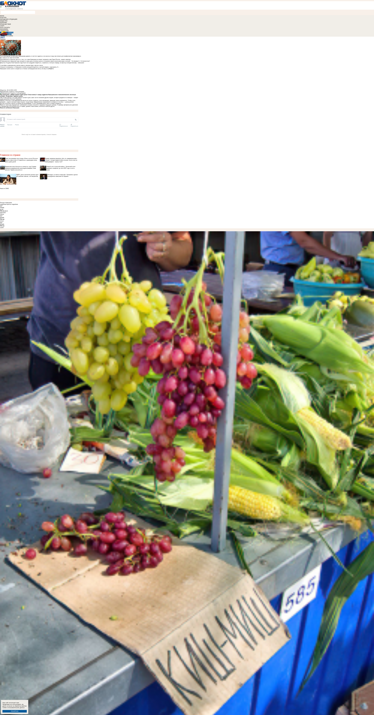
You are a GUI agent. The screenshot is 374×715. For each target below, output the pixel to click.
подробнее (15, 204)
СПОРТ (2, 26)
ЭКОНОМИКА (4, 29)
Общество (3, 90)
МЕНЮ (2, 16)
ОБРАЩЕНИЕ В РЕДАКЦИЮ (8, 19)
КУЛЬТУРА (3, 17)
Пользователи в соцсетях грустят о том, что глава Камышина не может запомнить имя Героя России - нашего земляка (35, 59)
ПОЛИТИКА (3, 22)
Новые (2, 125)
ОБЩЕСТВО (3, 21)
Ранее (17, 125)
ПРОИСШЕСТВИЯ (5, 24)
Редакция (3, 39)
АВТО (10, 34)
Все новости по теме (6, 57)
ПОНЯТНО (14, 711)
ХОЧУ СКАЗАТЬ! (5, 27)
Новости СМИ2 (4, 188)
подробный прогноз (5, 204)
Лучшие (9, 125)
